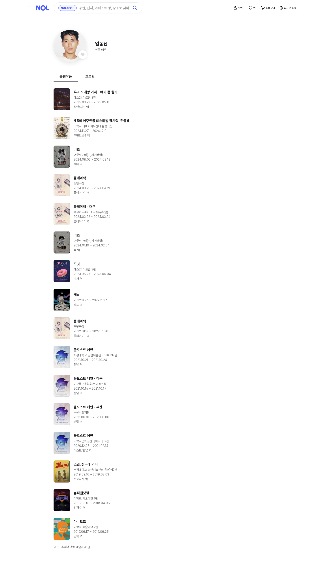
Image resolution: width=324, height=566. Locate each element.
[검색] (135, 8)
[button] (70, 46)
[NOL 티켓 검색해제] (73, 8)
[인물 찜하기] (82, 54)
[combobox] (104, 8)
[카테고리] (29, 8)
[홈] (42, 8)
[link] (162, 99)
